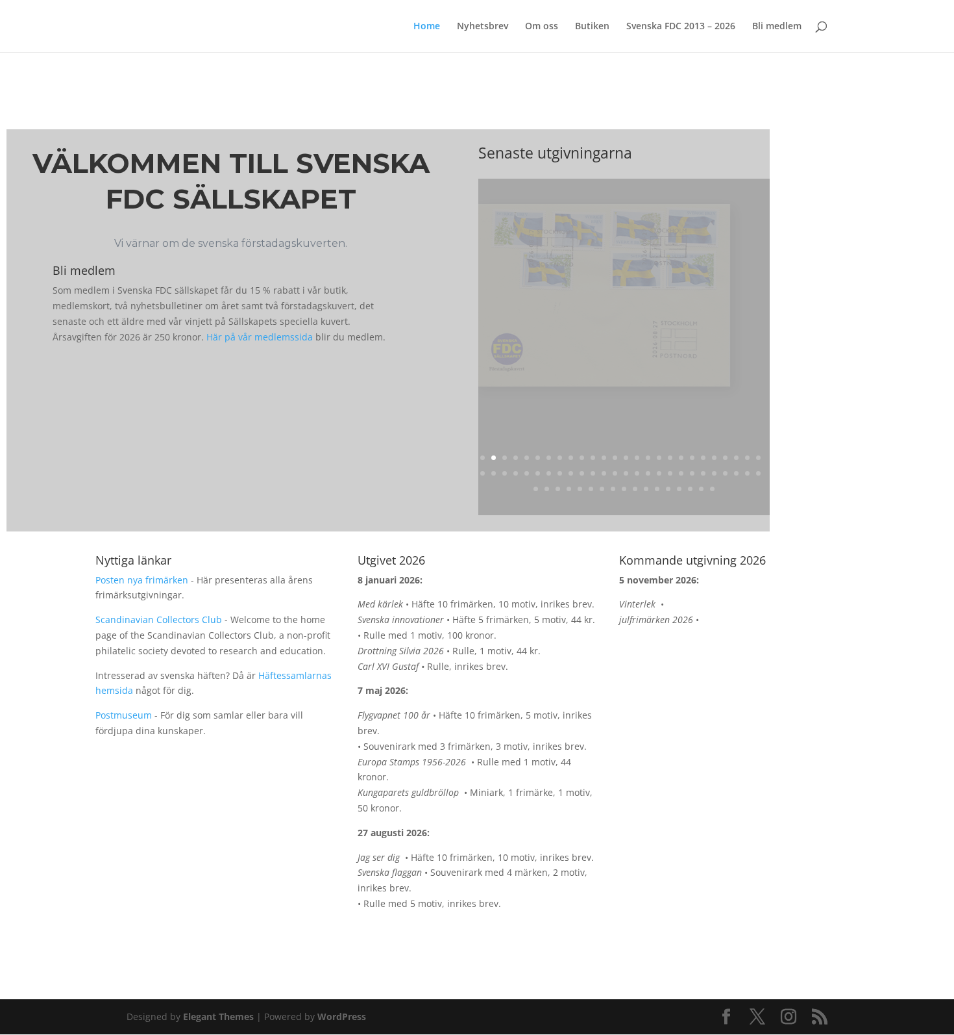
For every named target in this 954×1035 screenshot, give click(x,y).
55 (558, 489)
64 (657, 489)
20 (692, 457)
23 (725, 457)
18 (670, 457)
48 (714, 473)
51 (747, 473)
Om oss (541, 26)
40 (626, 473)
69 (712, 489)
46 (692, 473)
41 (637, 473)
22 (714, 457)
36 (582, 473)
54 (546, 489)
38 (604, 473)
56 (569, 489)
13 (615, 457)
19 (681, 457)
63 (646, 489)
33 (548, 473)
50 (736, 473)
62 (635, 489)
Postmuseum (123, 715)
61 (624, 489)
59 (602, 489)
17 (659, 457)
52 (758, 473)
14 (626, 457)
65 (668, 489)
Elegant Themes (218, 1016)
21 (703, 457)
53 (535, 489)
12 (604, 457)
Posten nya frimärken (141, 580)
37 (593, 473)
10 (582, 457)
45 (681, 473)
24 (736, 457)
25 (747, 457)
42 (648, 473)
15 (637, 457)
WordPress (341, 1016)
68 (701, 489)
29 (504, 473)
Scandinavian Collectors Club (158, 619)
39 (615, 473)
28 (493, 473)
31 (526, 473)
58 (591, 489)
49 (725, 473)
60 (613, 489)
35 (571, 473)
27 (482, 473)
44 (670, 473)
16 (648, 457)
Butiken (592, 26)
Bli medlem (776, 26)
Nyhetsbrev (482, 26)
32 (537, 473)
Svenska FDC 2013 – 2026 (680, 26)
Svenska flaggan (549, 442)
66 (679, 489)
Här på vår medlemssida (259, 337)
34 (559, 473)
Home (426, 26)
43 (659, 473)
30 (515, 473)
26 (758, 457)
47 (703, 473)
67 (690, 489)
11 (593, 457)
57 (580, 489)
